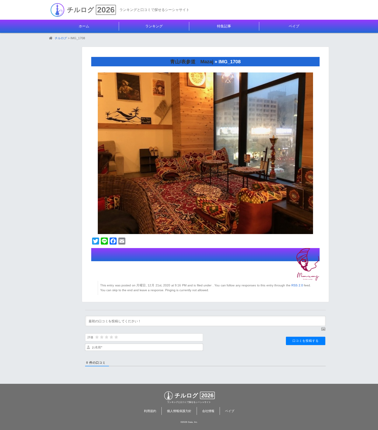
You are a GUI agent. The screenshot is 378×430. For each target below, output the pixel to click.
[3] (106, 337)
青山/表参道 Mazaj (191, 61)
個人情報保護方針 (179, 411)
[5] (116, 337)
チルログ (80, 9)
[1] (96, 337)
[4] (111, 337)
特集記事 (224, 26)
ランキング (154, 26)
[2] (101, 337)
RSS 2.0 (297, 285)
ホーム (84, 26)
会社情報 (208, 411)
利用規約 (150, 411)
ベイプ (294, 26)
